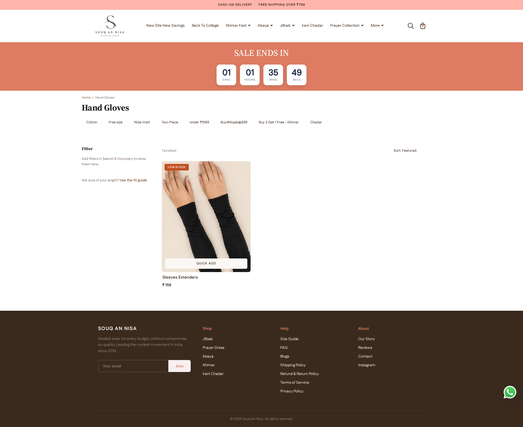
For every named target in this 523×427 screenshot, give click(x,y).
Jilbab (285, 25)
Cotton (91, 122)
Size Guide (289, 339)
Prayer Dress (213, 347)
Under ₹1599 (199, 122)
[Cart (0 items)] (422, 25)
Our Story (366, 339)
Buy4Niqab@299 (234, 122)
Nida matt (142, 122)
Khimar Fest (236, 25)
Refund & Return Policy (299, 374)
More (375, 25)
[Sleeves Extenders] (206, 216)
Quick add (206, 263)
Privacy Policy (291, 391)
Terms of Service (294, 382)
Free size (116, 122)
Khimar (209, 365)
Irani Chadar (312, 25)
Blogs (284, 356)
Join (179, 366)
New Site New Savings (165, 25)
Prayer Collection (345, 25)
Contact (365, 356)
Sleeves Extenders (180, 277)
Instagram (366, 365)
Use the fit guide (133, 180)
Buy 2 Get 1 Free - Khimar (279, 122)
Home (86, 97)
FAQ (284, 347)
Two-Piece (170, 122)
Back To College (205, 25)
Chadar (316, 122)
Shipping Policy (293, 365)
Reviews (365, 347)
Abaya (263, 25)
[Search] (410, 25)
